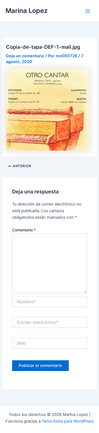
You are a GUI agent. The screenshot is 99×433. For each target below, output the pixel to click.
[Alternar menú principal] (88, 11)
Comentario (24, 230)
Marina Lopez (27, 11)
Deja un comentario (25, 55)
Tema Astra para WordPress (68, 421)
